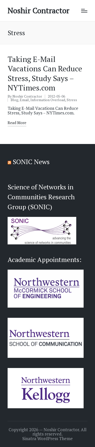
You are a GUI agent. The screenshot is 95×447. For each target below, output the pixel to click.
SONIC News (31, 161)
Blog (14, 99)
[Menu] (84, 10)
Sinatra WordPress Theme (47, 438)
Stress (72, 99)
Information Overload (47, 99)
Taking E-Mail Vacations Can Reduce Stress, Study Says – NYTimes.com (45, 73)
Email (24, 99)
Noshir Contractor (38, 10)
